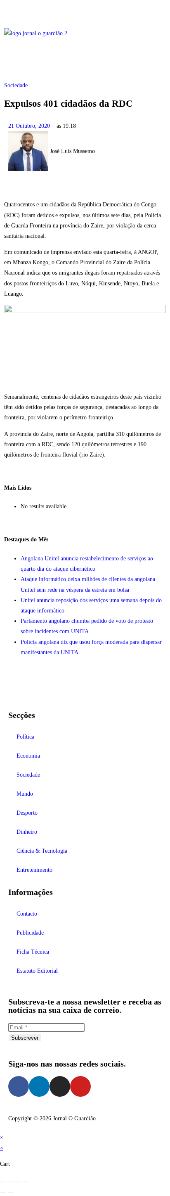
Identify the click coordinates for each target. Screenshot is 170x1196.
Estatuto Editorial (37, 971)
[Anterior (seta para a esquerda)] (3, 1192)
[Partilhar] (18, 1182)
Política (25, 737)
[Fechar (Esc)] (25, 1182)
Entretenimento (34, 870)
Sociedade (16, 85)
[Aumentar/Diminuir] (3, 1182)
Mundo (25, 794)
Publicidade (30, 933)
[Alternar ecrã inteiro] (10, 1182)
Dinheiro (27, 832)
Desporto (27, 813)
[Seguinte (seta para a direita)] (10, 1192)
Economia (28, 756)
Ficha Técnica (33, 952)
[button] (85, 11)
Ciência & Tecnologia (42, 851)
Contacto (27, 914)
